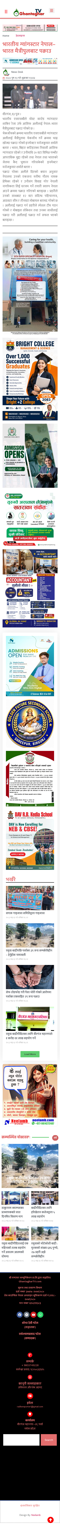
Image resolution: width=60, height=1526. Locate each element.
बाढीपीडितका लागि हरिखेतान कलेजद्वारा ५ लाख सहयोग (43, 1212)
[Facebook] (20, 1315)
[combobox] (21, 1440)
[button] (52, 10)
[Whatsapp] (40, 1315)
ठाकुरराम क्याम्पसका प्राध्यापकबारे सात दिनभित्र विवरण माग (13, 1212)
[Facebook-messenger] (27, 1315)
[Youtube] (33, 1315)
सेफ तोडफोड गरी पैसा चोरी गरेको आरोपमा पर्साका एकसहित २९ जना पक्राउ (28, 994)
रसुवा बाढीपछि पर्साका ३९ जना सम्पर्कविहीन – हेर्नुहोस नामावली (29, 952)
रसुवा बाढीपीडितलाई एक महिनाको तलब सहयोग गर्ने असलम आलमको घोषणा (15, 1250)
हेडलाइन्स (20, 36)
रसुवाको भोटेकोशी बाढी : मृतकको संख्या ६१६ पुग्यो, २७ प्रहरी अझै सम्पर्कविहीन (44, 1250)
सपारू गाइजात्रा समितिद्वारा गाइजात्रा (25, 913)
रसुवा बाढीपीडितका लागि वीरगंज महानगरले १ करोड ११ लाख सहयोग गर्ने (29, 1036)
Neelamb (36, 1515)
